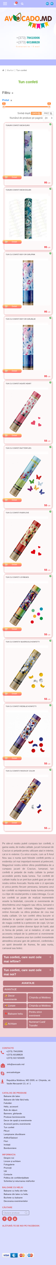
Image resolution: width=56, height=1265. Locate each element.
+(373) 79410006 (14, 1051)
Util (5, 1171)
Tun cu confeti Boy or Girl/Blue (21, 319)
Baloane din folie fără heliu (16, 1099)
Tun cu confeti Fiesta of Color (20, 771)
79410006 (28, 37)
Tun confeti (9, 1127)
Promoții (7, 1168)
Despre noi (9, 1158)
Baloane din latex (12, 1096)
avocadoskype (13, 1072)
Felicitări (8, 1103)
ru (47, 4)
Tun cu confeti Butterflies (18, 448)
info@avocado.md (15, 1064)
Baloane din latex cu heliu (16, 1194)
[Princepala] (3, 70)
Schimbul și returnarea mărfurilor (19, 1181)
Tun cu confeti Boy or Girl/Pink (20, 254)
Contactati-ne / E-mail (28, 46)
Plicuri (6, 1131)
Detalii (14, 177)
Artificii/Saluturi (11, 1137)
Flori (6, 1141)
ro (52, 4)
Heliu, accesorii (11, 1106)
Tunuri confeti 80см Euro (18, 125)
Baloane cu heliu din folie (15, 1190)
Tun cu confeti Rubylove (17, 513)
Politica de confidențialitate (16, 1178)
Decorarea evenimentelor (16, 1201)
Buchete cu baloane (13, 1197)
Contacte (8, 1174)
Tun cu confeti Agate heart (18, 383)
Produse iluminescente (14, 1117)
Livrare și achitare (12, 1161)
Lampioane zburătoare (14, 1134)
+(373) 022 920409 (15, 1058)
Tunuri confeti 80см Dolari (18, 190)
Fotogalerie (9, 1164)
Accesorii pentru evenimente (17, 1124)
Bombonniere (10, 1148)
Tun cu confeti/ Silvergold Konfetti (23, 642)
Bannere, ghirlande (13, 1113)
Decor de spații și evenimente (18, 1120)
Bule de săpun (10, 1110)
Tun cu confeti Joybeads (17, 577)
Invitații (7, 1144)
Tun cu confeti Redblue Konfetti (21, 706)
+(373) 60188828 (14, 1054)
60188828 (28, 42)
